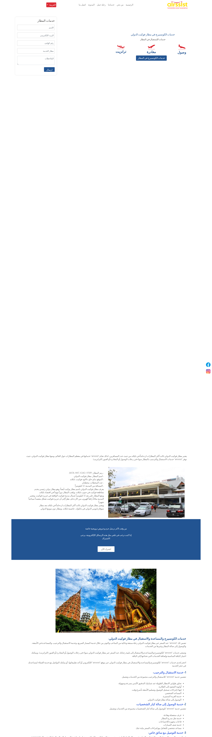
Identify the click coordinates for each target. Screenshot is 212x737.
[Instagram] (208, 371)
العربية (52, 5)
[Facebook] (208, 365)
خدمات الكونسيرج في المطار (151, 58)
